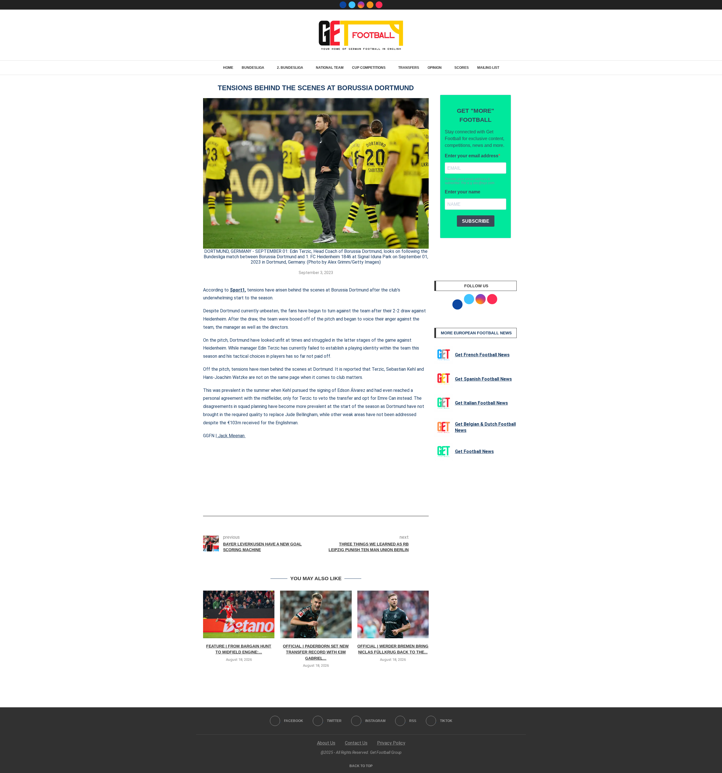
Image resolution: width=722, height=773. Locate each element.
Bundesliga (253, 68)
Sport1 (237, 290)
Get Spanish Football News (483, 379)
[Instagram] (361, 4)
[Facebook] (343, 4)
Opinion (435, 68)
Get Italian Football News (481, 403)
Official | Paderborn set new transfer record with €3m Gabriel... (316, 652)
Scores (461, 68)
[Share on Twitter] (318, 500)
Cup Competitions (369, 68)
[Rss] (370, 4)
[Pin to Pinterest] (327, 500)
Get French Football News (482, 354)
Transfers (408, 68)
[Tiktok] (379, 4)
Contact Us (356, 743)
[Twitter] (352, 4)
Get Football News (474, 451)
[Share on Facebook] (307, 500)
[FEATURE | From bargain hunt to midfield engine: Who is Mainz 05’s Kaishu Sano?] (238, 614)
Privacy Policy (391, 743)
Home (228, 68)
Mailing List (488, 68)
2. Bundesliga (290, 68)
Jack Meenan (231, 435)
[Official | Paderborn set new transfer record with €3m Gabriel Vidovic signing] (315, 614)
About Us (326, 743)
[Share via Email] (336, 500)
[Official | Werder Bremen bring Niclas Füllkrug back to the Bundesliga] (393, 614)
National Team (330, 68)
